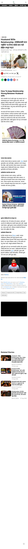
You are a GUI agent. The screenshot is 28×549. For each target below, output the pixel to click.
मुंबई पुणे (16, 5)
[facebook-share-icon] (8, 80)
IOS (13, 288)
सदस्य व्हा (6, 274)
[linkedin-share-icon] (11, 80)
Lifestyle (3, 292)
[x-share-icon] (5, 80)
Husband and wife (10, 292)
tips (24, 292)
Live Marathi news (7, 286)
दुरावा (12, 250)
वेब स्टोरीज (22, 5)
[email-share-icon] (14, 80)
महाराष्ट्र (10, 5)
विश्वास (14, 235)
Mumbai (21, 283)
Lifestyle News (19, 292)
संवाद (22, 161)
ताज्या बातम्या (4, 5)
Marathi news (7, 282)
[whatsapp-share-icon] (2, 80)
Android (8, 288)
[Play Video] (14, 265)
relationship (4, 295)
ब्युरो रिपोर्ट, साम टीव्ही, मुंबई (10, 73)
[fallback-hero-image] (6, 358)
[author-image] (2, 73)
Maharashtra (9, 283)
